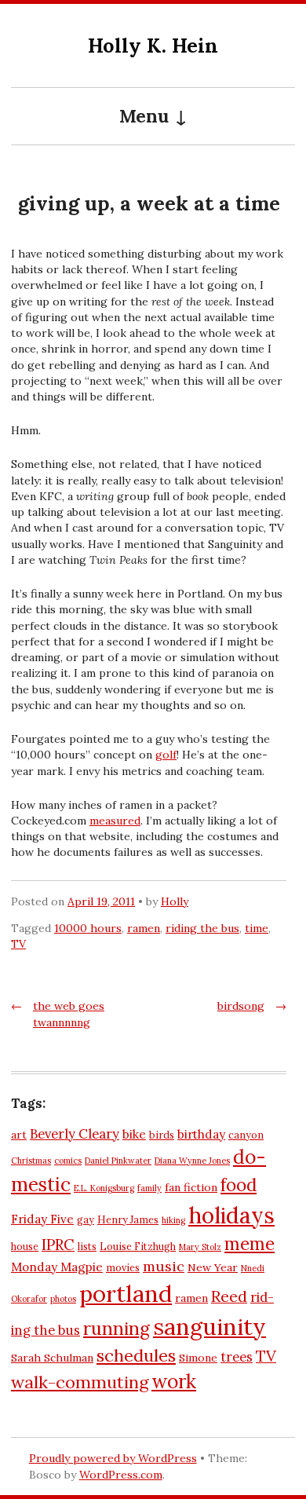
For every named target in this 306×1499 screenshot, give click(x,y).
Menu (144, 115)
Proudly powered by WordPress (113, 1458)
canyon (246, 1134)
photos (63, 1298)
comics (68, 1160)
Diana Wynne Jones (192, 1160)
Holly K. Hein (153, 45)
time (256, 928)
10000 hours (88, 928)
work (173, 1381)
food (238, 1185)
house (24, 1246)
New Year (213, 1267)
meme (249, 1244)
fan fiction (191, 1187)
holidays (231, 1215)
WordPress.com (120, 1475)
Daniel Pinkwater (118, 1160)
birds (161, 1134)
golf (166, 755)
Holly (174, 901)
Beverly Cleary (74, 1134)
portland (125, 1293)
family (149, 1188)
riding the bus (202, 928)
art (19, 1135)
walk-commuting (79, 1382)
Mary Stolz (200, 1246)
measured (114, 820)
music (163, 1266)
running (116, 1328)
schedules (136, 1355)
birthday (201, 1134)
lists (87, 1246)
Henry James (127, 1219)
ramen (143, 928)
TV (18, 944)
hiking (173, 1220)
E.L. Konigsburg (104, 1188)
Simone (198, 1358)
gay (85, 1219)
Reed (229, 1296)
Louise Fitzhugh (138, 1246)
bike (134, 1134)
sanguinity (209, 1326)
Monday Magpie (57, 1267)
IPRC (58, 1244)
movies (123, 1267)
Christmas (31, 1160)
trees (236, 1357)
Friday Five (42, 1219)
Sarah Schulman (52, 1358)
